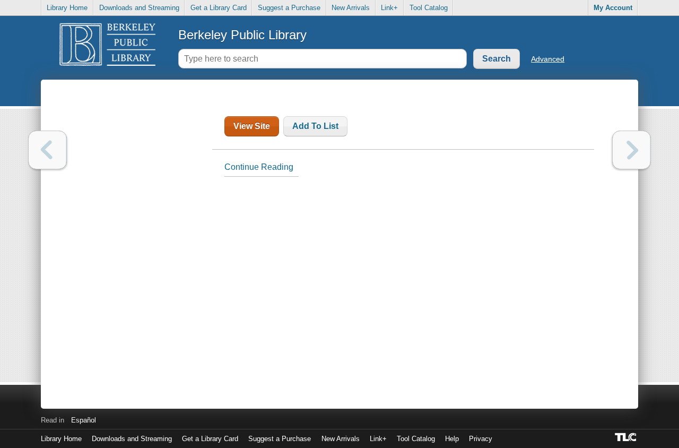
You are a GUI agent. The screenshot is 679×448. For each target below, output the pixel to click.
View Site (251, 126)
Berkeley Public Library (242, 35)
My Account (613, 8)
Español (83, 420)
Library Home (67, 8)
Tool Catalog (429, 8)
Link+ (389, 8)
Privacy (480, 439)
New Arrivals (351, 8)
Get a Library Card (218, 8)
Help (452, 439)
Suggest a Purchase (289, 8)
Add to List (315, 126)
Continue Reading (258, 166)
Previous (47, 150)
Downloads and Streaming (139, 8)
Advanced (547, 59)
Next (631, 150)
